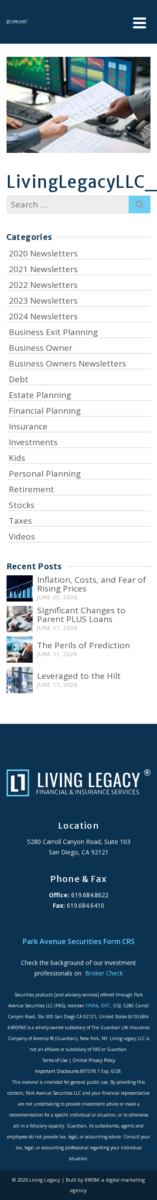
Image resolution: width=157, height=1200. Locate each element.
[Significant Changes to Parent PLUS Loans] (20, 619)
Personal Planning (45, 473)
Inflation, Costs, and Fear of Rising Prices (91, 584)
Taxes (20, 520)
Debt (18, 379)
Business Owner (40, 347)
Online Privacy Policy (93, 1060)
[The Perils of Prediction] (20, 649)
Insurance (28, 426)
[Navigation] (139, 23)
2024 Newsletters (43, 316)
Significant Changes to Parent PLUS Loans (81, 615)
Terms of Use (55, 1060)
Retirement (31, 489)
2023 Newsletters (43, 300)
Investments (33, 442)
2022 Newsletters (43, 284)
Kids (17, 457)
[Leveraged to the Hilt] (20, 680)
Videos (22, 536)
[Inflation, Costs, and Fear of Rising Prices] (20, 588)
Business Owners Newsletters (67, 363)
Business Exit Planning (53, 332)
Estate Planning (40, 395)
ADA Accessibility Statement (78, 926)
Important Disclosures (57, 1071)
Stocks (21, 505)
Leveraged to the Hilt (79, 675)
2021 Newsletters (43, 269)
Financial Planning (45, 410)
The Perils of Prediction (83, 645)
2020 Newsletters (43, 253)
